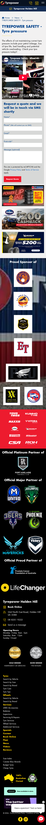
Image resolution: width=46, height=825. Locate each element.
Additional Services (11, 727)
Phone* (17, 125)
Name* (7, 117)
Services (7, 704)
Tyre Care (7, 688)
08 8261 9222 (15, 619)
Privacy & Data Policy (17, 813)
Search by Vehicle (10, 679)
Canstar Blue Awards (11, 761)
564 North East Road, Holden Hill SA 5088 (24, 613)
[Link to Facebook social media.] (20, 819)
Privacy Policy (15, 170)
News (6, 743)
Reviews (7, 750)
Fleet (5, 740)
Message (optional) (12, 149)
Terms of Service (32, 170)
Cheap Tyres (8, 768)
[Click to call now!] (30, 3)
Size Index (7, 758)
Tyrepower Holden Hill (25, 8)
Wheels (7, 695)
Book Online (9, 736)
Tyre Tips (6, 692)
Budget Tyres (8, 765)
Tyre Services (8, 720)
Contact (7, 733)
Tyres (5, 676)
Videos (6, 746)
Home (7, 18)
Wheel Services (9, 723)
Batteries (6, 711)
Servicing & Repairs (11, 717)
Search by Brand (10, 685)
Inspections (7, 714)
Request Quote (12, 179)
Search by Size (9, 682)
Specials (7, 730)
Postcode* (8, 141)
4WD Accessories (10, 708)
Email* (7, 133)
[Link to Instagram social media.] (25, 819)
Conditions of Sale (32, 813)
